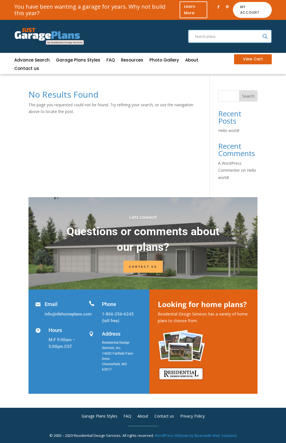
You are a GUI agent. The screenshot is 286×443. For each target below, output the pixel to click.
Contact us (26, 69)
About (191, 60)
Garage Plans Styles (78, 60)
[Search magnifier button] (265, 36)
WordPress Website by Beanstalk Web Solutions (196, 435)
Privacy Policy (192, 416)
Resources (132, 60)
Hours (55, 330)
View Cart (253, 59)
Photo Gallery (164, 60)
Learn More (189, 10)
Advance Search (32, 60)
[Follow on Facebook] (218, 7)
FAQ (110, 60)
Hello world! (228, 130)
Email (51, 304)
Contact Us (143, 266)
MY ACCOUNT (249, 9)
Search (248, 96)
